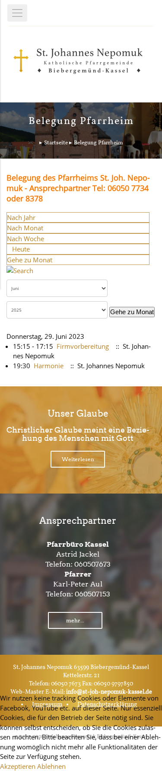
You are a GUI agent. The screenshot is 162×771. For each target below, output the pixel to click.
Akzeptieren (17, 766)
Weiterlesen (78, 459)
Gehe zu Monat (29, 259)
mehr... (75, 620)
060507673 (92, 564)
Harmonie (49, 365)
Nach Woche (25, 238)
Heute (21, 249)
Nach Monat (25, 227)
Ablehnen (51, 766)
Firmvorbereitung (83, 346)
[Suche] (19, 269)
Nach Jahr (21, 217)
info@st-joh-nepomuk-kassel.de (109, 692)
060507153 (92, 594)
